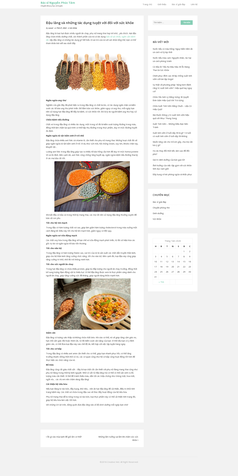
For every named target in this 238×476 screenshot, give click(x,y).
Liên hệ (194, 4)
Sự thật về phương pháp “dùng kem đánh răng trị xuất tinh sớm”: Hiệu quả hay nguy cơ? (172, 88)
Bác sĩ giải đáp (178, 4)
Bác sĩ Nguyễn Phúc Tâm (58, 3)
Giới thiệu (162, 4)
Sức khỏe (73, 28)
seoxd (50, 28)
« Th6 (161, 282)
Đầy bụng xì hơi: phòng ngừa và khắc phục (172, 174)
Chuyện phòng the (161, 207)
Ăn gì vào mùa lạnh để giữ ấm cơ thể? (64, 436)
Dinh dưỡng (158, 213)
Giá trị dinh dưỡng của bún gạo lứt (169, 159)
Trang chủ (147, 4)
